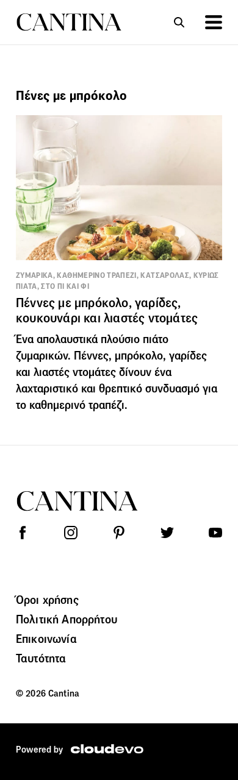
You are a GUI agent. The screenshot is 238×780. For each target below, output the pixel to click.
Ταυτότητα (41, 658)
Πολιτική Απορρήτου (66, 619)
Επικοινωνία (46, 638)
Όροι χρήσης (47, 599)
